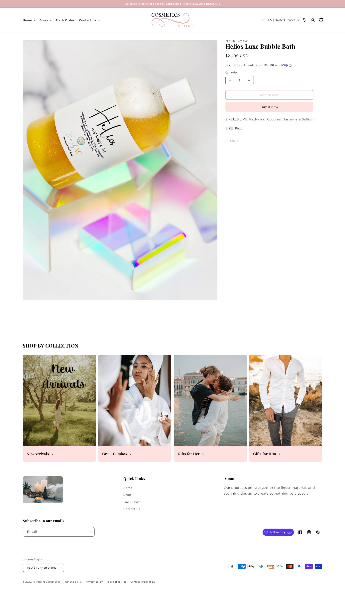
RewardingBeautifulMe (47, 581)
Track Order (132, 502)
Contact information (142, 581)
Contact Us (131, 509)
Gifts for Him (264, 454)
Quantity (231, 72)
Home (127, 488)
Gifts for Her (189, 454)
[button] (28, 20)
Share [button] (234, 140)
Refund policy (73, 581)
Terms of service (116, 581)
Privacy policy (94, 581)
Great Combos (114, 454)
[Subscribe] (90, 532)
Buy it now (269, 107)
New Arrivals (38, 454)
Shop (127, 495)
